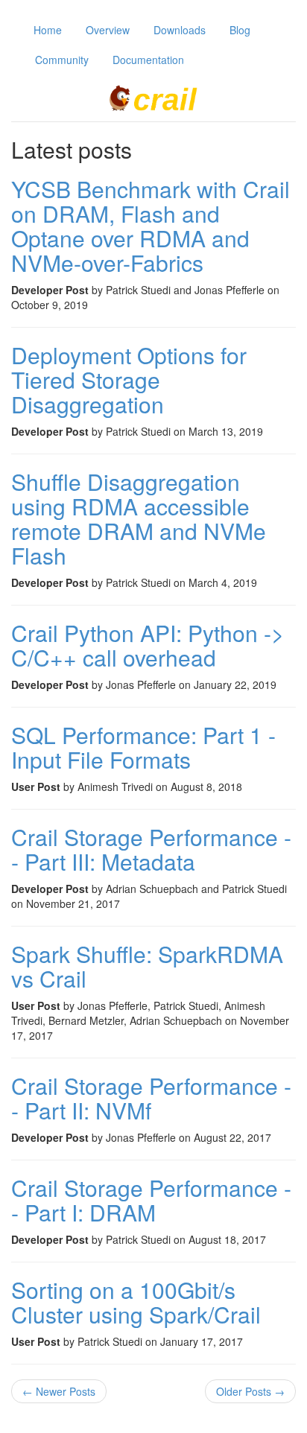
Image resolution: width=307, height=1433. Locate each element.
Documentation (148, 59)
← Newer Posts (58, 1391)
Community (62, 59)
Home (48, 29)
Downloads (180, 29)
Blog (240, 29)
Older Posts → (250, 1391)
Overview (108, 29)
